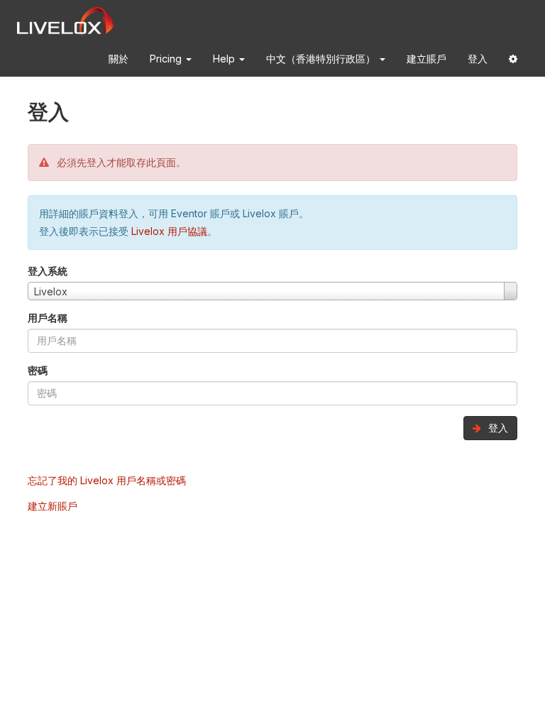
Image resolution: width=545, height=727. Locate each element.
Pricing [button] (167, 59)
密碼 (38, 370)
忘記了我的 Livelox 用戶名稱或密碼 (107, 480)
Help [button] (225, 59)
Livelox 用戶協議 (169, 231)
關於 (118, 59)
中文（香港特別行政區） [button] (322, 59)
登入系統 (47, 271)
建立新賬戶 (52, 506)
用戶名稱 (47, 318)
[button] (513, 61)
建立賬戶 (426, 59)
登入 (478, 59)
